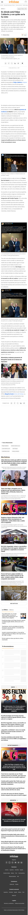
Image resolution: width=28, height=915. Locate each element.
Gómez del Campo (14, 394)
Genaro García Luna (15, 445)
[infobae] (14, 2)
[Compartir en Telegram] (18, 63)
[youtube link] (15, 862)
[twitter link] (9, 862)
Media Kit (14, 895)
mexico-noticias (15, 451)
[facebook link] (6, 862)
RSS (18, 876)
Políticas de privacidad (19, 903)
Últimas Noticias (12, 876)
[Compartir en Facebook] (8, 63)
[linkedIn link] (21, 862)
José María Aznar (5, 451)
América (6, 869)
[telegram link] (18, 862)
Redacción (12, 884)
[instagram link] (12, 862)
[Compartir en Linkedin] (15, 63)
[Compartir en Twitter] (12, 63)
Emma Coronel (13, 5)
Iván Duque (15, 448)
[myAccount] (26, 2)
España (21, 869)
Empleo (16, 884)
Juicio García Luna (6, 448)
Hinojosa (20, 82)
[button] (2, 2)
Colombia (17, 869)
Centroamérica (21, 873)
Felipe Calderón (5, 445)
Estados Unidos (6, 873)
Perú (16, 873)
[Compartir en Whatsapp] (5, 63)
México (3, 8)
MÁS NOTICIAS (14, 603)
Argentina (12, 869)
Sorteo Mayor (20, 5)
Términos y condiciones (9, 903)
